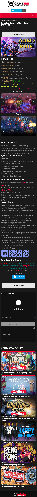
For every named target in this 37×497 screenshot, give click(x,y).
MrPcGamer (21, 495)
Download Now (18, 34)
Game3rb (22, 493)
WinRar (3, 190)
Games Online (5, 370)
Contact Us (18, 10)
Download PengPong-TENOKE (12, 465)
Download (21, 276)
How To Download (19, 271)
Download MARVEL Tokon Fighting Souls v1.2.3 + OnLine (16, 374)
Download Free (18, 285)
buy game (26, 266)
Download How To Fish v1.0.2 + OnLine (15, 396)
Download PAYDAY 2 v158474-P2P (14, 442)
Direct (3, 185)
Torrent (23, 183)
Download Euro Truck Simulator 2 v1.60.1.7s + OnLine (18, 419)
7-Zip (9, 190)
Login (34, 317)
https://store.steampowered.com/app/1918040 (17, 89)
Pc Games (12, 370)
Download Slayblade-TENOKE (12, 487)
